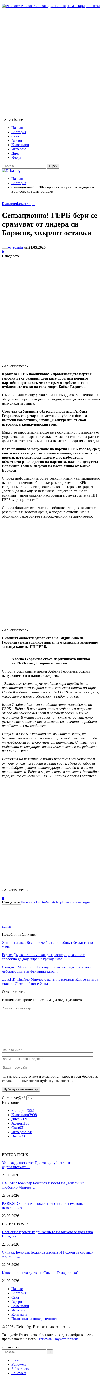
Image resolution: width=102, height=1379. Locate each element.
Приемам (44, 1339)
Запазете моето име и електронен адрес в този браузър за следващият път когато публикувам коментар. (50, 1078)
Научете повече (66, 1339)
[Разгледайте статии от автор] (11, 922)
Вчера (16, 158)
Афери (16, 140)
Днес (15, 153)
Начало (17, 128)
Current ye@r (13, 1098)
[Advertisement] (51, 63)
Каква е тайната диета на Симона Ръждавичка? (40, 1273)
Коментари (20, 145)
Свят (15, 136)
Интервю (18, 149)
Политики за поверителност (34, 1319)
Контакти (19, 1314)
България (18, 132)
